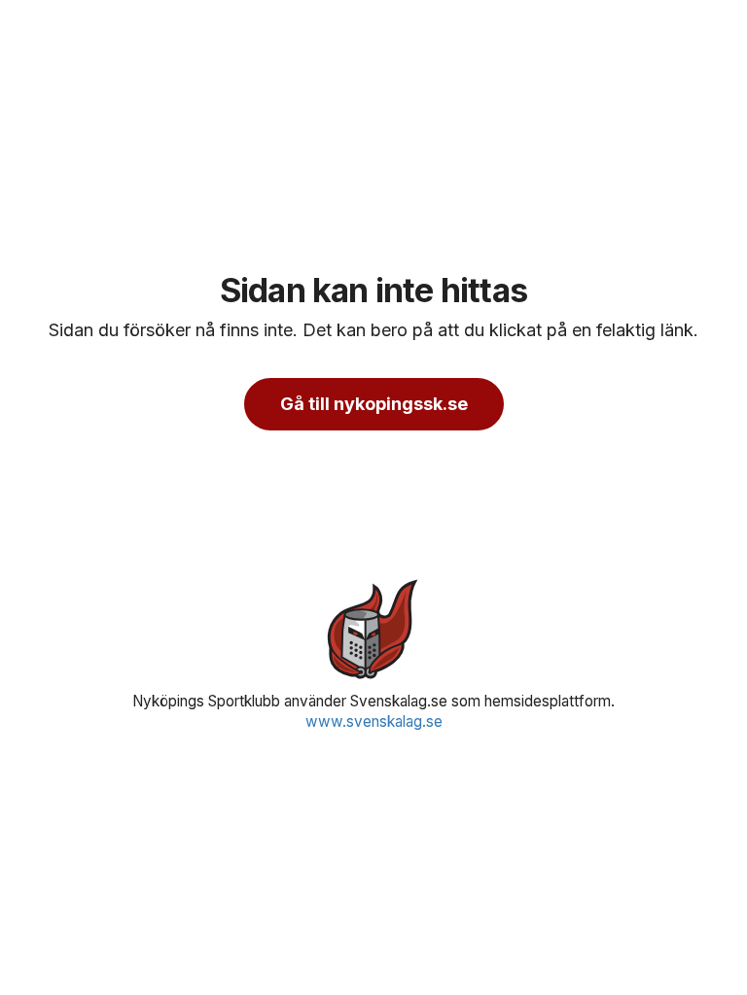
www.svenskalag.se (374, 721)
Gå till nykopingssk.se (374, 404)
